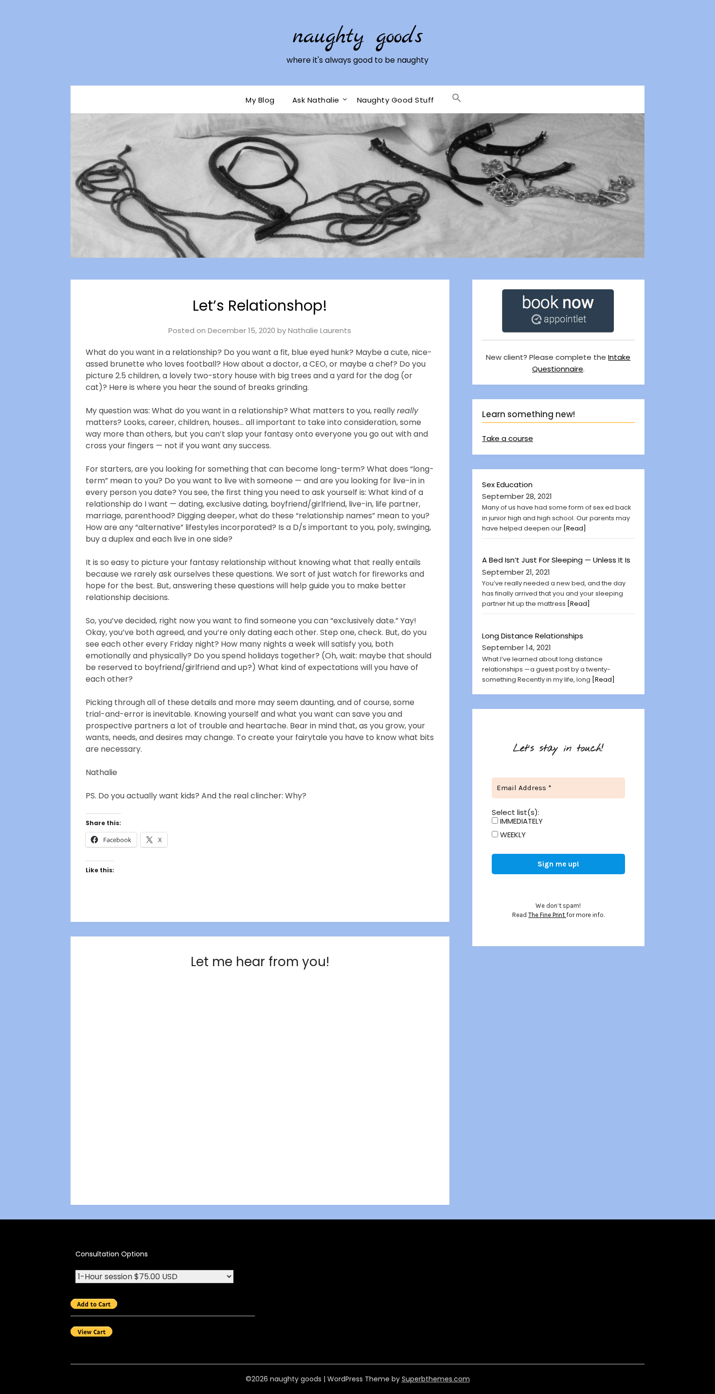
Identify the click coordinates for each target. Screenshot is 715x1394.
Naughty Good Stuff (395, 100)
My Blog (260, 100)
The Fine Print (547, 914)
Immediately (520, 821)
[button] (456, 98)
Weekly (512, 834)
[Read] (574, 528)
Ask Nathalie (316, 100)
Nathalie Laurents (319, 330)
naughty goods (358, 36)
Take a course (507, 438)
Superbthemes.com (436, 1379)
